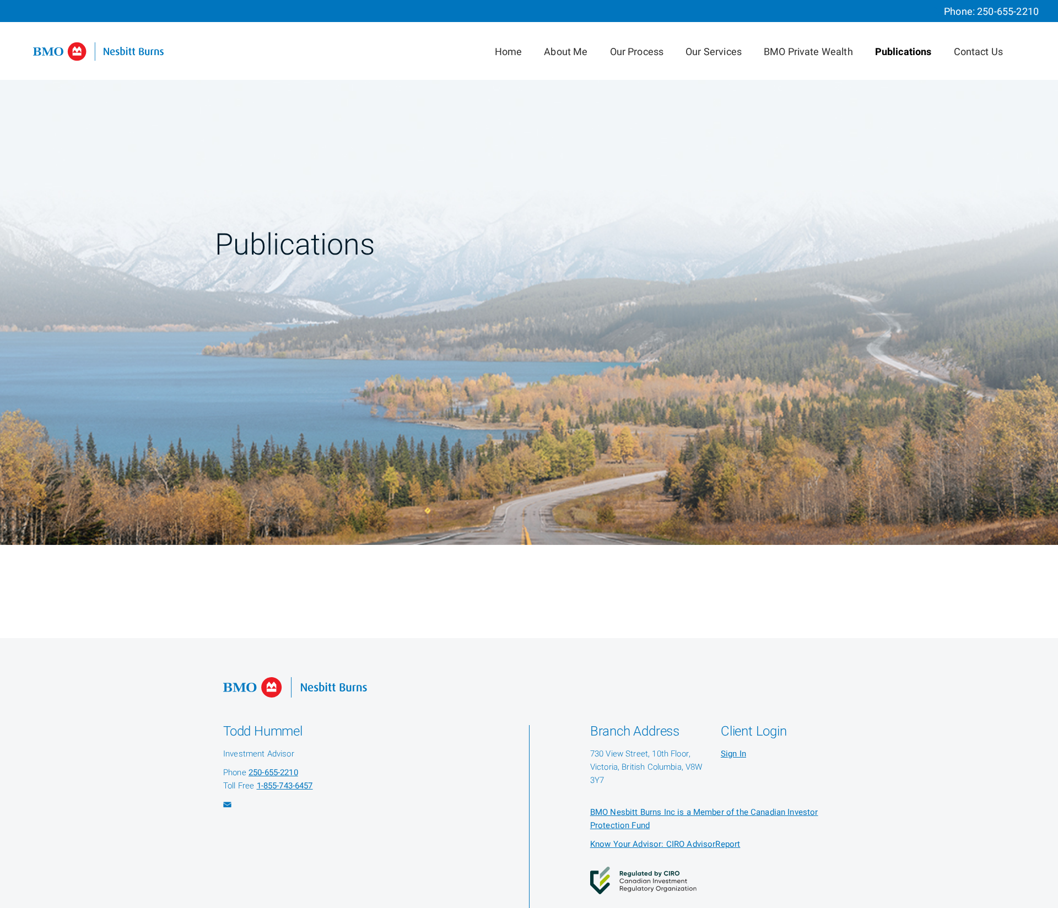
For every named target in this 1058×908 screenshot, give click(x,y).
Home (508, 52)
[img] (529, 272)
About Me (565, 52)
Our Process (637, 52)
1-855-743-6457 (285, 786)
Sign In (733, 754)
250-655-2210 (1008, 11)
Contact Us (978, 52)
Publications (903, 52)
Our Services (713, 52)
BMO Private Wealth (808, 52)
